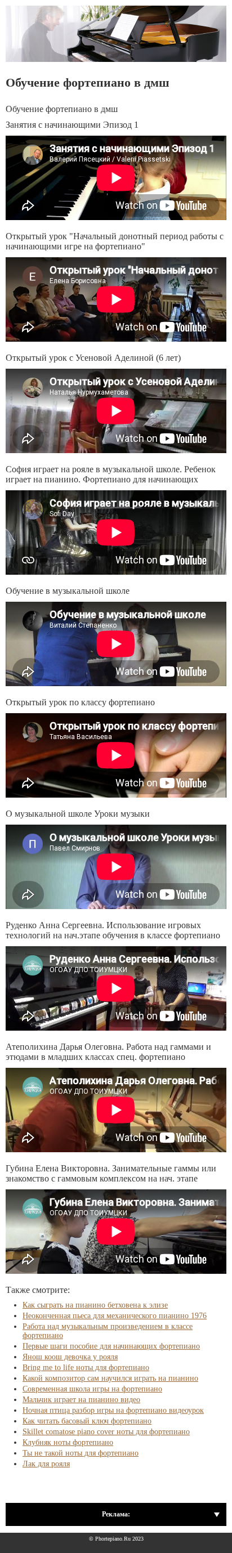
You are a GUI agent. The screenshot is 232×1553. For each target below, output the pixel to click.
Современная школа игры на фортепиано (92, 1389)
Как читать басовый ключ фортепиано (87, 1421)
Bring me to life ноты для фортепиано (86, 1367)
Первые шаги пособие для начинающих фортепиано (111, 1346)
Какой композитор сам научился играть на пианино (110, 1378)
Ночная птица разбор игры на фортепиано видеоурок (113, 1410)
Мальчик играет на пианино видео (81, 1399)
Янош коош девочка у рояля (70, 1357)
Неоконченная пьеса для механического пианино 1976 (115, 1316)
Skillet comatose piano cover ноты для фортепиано (106, 1431)
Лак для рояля (46, 1464)
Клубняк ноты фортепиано (68, 1442)
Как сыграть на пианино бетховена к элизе (95, 1305)
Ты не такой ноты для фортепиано (81, 1453)
